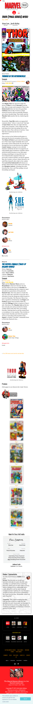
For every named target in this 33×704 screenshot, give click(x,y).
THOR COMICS (19, 651)
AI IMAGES (6, 655)
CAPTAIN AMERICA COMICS (10, 650)
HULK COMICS (20, 650)
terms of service (19, 660)
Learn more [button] (5, 701)
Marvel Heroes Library (15, 681)
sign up (7, 660)
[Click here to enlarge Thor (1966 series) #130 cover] (16, 71)
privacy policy (12, 660)
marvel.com (25, 660)
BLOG (10, 655)
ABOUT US (22, 655)
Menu (4, 1)
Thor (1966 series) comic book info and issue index (13, 353)
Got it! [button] (25, 698)
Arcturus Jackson (6, 280)
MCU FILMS (15, 655)
